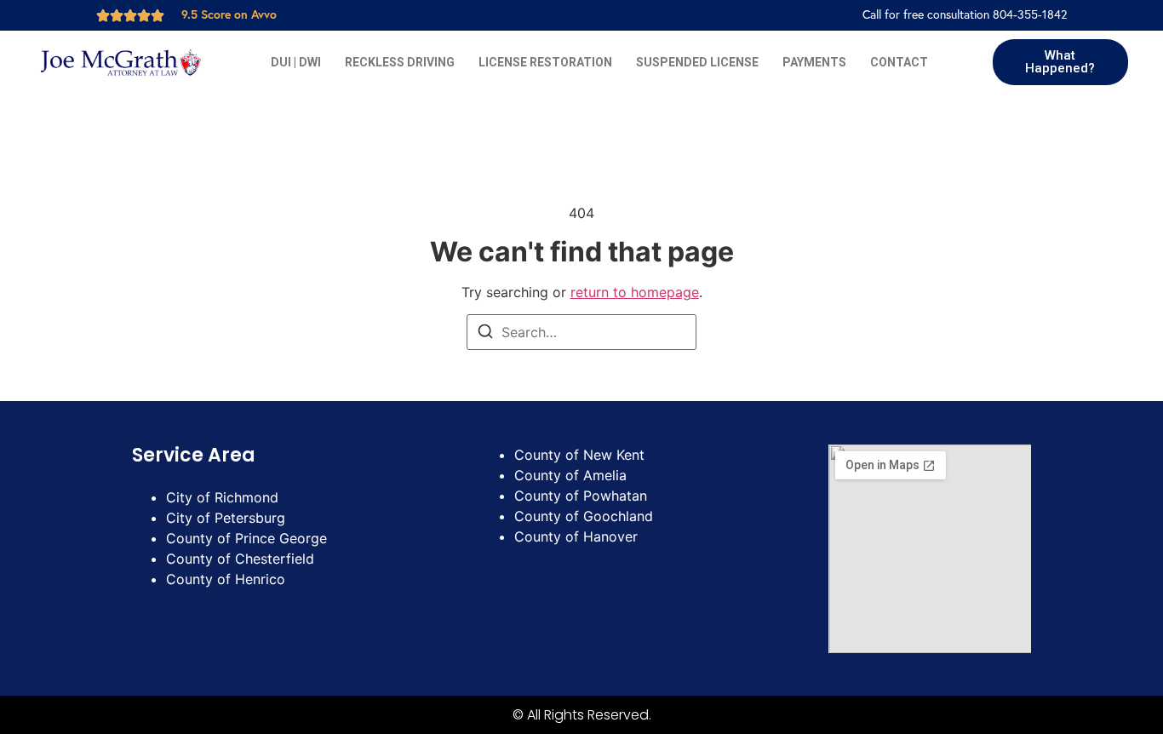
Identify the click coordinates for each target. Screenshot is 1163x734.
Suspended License (697, 62)
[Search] (485, 334)
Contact (899, 62)
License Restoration (545, 62)
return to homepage (634, 292)
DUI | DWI (296, 62)
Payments (814, 62)
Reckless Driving (400, 62)
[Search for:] (581, 332)
